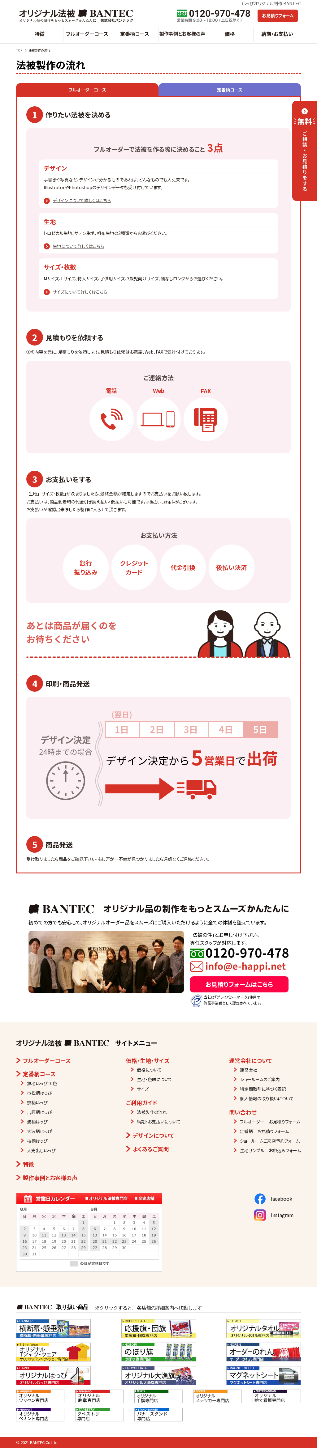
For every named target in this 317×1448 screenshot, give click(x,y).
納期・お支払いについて (158, 1122)
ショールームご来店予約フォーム (270, 1141)
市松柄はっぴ (39, 1093)
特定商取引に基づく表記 (263, 1089)
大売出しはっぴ (41, 1150)
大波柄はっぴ (39, 1131)
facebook (279, 1198)
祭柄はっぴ (37, 1102)
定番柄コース (134, 33)
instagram (280, 1215)
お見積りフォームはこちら (239, 984)
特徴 (40, 33)
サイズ (143, 1089)
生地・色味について (154, 1079)
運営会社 (248, 1070)
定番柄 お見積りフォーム (264, 1131)
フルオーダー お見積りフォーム (270, 1122)
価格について (149, 1070)
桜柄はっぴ (37, 1141)
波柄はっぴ (37, 1122)
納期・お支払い (277, 33)
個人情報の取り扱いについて (267, 1098)
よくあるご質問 (151, 1149)
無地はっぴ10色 (42, 1083)
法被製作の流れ (152, 1112)
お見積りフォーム (278, 15)
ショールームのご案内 (260, 1079)
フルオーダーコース (87, 33)
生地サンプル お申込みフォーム (270, 1150)
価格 (230, 33)
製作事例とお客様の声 (182, 33)
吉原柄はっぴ (39, 1112)
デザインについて (153, 1135)
